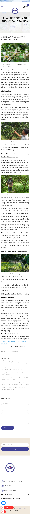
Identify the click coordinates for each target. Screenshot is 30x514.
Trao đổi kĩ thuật (14, 351)
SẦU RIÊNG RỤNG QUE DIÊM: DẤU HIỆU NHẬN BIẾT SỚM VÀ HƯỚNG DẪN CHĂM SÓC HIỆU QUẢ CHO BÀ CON (15, 363)
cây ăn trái (6, 351)
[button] (15, 502)
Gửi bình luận (7, 428)
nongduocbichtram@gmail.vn (12, 490)
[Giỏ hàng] (27, 7)
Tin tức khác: (5, 358)
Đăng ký (15, 449)
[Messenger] (3, 503)
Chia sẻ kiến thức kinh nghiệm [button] (10, 498)
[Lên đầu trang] (26, 508)
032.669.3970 (7, 486)
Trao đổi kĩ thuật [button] (7, 494)
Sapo (18, 511)
